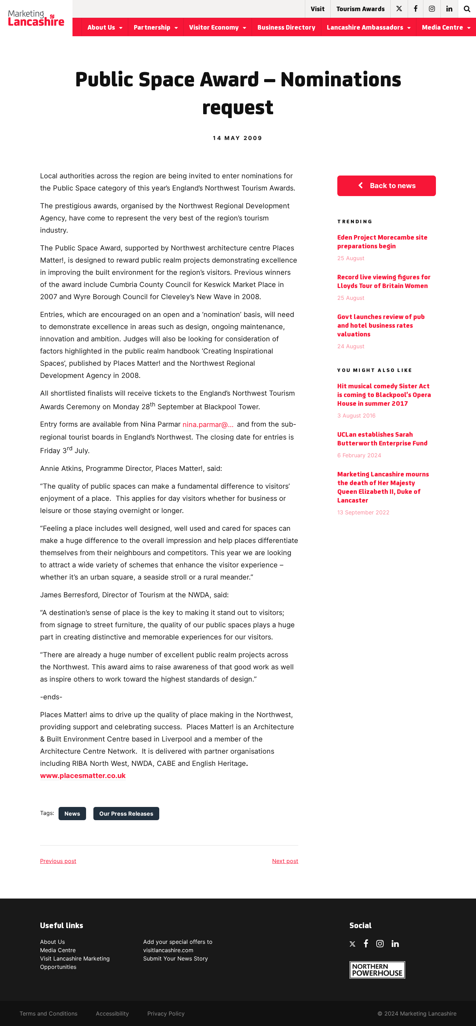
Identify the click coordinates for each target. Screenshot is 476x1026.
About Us (101, 27)
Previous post (58, 860)
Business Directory (286, 27)
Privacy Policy (166, 1013)
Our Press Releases (126, 813)
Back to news (393, 185)
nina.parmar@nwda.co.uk (209, 424)
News (72, 813)
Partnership (153, 27)
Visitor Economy (214, 27)
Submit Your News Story (175, 958)
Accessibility (112, 1013)
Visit (318, 9)
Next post (285, 860)
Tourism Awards (360, 9)
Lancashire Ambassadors (366, 27)
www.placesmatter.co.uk (83, 775)
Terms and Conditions (48, 1013)
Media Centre (443, 27)
